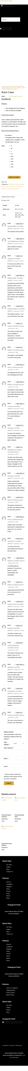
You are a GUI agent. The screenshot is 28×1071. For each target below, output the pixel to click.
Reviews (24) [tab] (6, 200)
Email (6, 766)
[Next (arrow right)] (7, 1070)
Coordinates (5, 86)
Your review (9, 748)
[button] (7, 14)
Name (6, 759)
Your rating (7, 743)
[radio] (18, 146)
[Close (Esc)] (16, 1067)
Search (3, 16)
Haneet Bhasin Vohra (6, 1)
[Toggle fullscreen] (7, 1067)
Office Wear (5, 88)
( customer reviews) (15, 96)
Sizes (3, 146)
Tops (15, 89)
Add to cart (14, 177)
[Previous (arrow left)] (2, 1070)
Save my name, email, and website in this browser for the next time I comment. (13, 777)
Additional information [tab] (8, 197)
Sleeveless (10, 89)
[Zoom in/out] (2, 1067)
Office (21, 86)
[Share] (11, 1067)
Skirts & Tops (13, 88)
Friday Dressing (14, 86)
